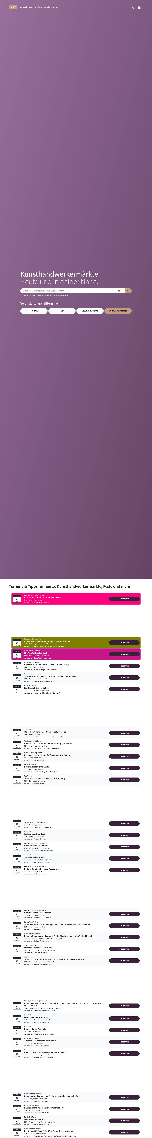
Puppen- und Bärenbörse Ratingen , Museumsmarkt (47, 641)
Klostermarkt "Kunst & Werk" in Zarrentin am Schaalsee (48, 1131)
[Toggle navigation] (139, 7)
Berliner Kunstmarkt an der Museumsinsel (42, 869)
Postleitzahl (34, 311)
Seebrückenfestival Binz (35, 1119)
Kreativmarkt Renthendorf (36, 845)
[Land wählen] (120, 290)
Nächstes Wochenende (60, 295)
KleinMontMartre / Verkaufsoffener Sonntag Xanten (47, 755)
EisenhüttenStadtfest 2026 (36, 1017)
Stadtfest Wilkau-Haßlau (35, 857)
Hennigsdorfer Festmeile (35, 1029)
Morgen (32, 295)
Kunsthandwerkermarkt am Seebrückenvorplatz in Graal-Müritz (52, 1096)
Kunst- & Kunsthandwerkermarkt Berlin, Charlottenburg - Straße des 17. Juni (58, 936)
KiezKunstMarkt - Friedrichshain (38, 912)
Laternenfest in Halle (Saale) (37, 767)
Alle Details (124, 599)
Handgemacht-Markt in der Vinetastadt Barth (44, 1108)
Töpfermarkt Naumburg (34, 822)
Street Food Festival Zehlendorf (38, 947)
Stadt (62, 311)
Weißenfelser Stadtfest (34, 834)
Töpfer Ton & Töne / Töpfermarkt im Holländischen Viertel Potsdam (54, 959)
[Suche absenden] (128, 290)
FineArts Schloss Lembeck (35, 653)
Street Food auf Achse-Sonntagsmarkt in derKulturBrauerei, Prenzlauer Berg (58, 924)
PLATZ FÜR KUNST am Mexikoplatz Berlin (42, 597)
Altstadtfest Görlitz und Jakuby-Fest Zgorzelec (45, 732)
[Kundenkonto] (133, 7)
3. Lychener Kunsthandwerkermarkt (40, 1040)
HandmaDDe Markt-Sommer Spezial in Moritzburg (46, 664)
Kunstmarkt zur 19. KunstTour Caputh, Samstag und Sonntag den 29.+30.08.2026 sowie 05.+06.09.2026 (62, 1004)
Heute (26, 295)
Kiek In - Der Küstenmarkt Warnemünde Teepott (45, 1052)
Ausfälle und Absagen (118, 311)
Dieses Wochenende (44, 295)
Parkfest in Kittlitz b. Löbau (36, 688)
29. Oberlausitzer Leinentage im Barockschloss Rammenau (50, 676)
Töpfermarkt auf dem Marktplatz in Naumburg (44, 778)
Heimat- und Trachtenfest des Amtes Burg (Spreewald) (48, 743)
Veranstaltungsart (90, 311)
